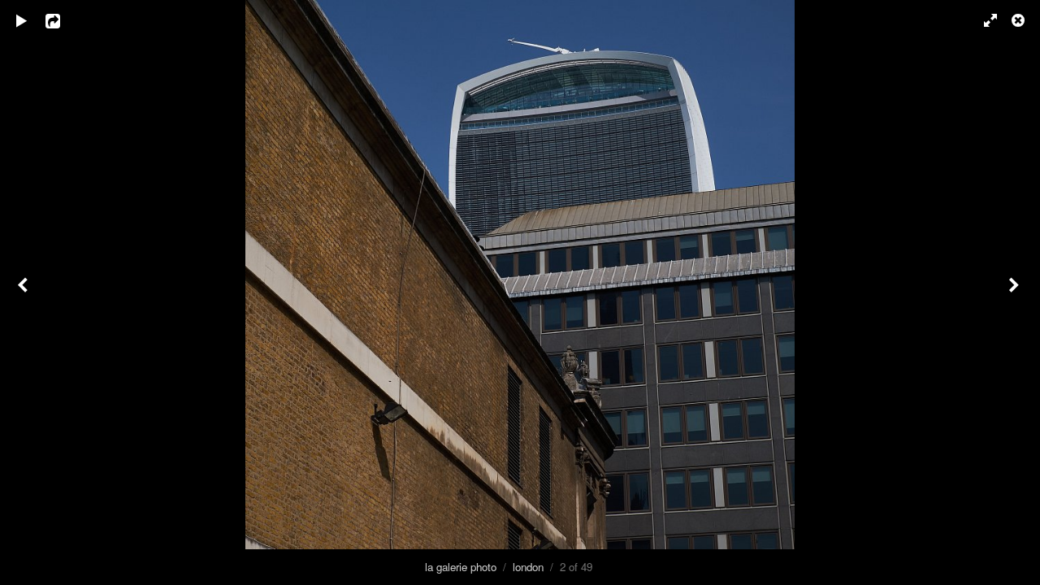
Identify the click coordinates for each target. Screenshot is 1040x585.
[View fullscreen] (983, 20)
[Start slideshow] (22, 20)
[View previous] (24, 292)
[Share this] (64, 20)
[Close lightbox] (1019, 20)
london (528, 566)
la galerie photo (460, 566)
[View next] (1015, 292)
